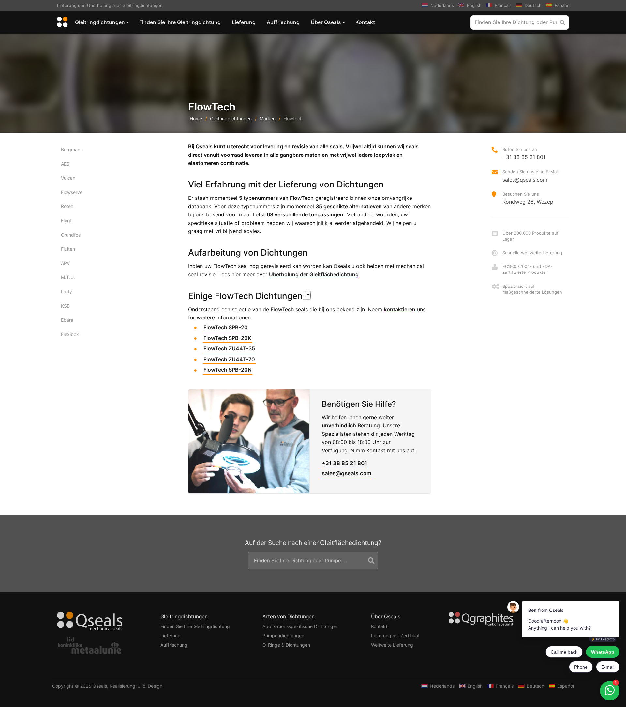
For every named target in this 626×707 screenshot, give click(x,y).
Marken (268, 118)
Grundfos (71, 235)
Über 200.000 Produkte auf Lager (530, 236)
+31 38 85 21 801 (344, 463)
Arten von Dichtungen (288, 616)
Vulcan (68, 178)
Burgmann (72, 149)
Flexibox (70, 334)
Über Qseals (326, 22)
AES (65, 164)
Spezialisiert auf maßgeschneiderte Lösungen (532, 289)
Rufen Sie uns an (523, 153)
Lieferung (244, 22)
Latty (66, 291)
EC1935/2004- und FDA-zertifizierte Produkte (527, 269)
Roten (67, 206)
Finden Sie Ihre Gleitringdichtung (180, 22)
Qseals (100, 686)
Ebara (67, 320)
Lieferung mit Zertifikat (395, 635)
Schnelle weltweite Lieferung (532, 252)
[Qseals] (61, 22)
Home (196, 118)
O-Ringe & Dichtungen (286, 645)
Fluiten (68, 249)
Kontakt (365, 22)
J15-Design (150, 686)
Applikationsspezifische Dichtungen (300, 626)
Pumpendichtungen (283, 635)
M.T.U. (68, 277)
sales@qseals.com (346, 473)
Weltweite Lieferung (392, 645)
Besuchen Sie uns (527, 198)
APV (65, 263)
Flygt (66, 220)
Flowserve (71, 192)
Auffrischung (283, 22)
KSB (65, 306)
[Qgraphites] (481, 620)
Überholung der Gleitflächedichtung (314, 274)
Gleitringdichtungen (100, 22)
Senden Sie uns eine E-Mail (530, 176)
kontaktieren (399, 309)
